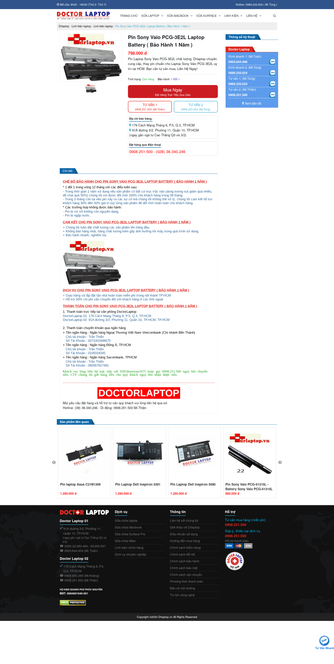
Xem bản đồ (253, 103)
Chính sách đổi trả (182, 554)
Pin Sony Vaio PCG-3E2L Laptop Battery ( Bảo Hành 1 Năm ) (152, 26)
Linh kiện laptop (81, 26)
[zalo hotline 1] (272, 62)
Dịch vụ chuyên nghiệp (130, 554)
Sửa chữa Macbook (128, 527)
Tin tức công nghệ (182, 595)
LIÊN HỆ (251, 16)
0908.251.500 (141, 151)
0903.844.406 (237, 62)
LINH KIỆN (231, 16)
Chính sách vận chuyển (186, 574)
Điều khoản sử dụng (184, 534)
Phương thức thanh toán (186, 581)
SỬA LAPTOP (150, 16)
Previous (54, 463)
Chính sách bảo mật (183, 568)
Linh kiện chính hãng (129, 547)
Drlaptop (64, 26)
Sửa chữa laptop (126, 520)
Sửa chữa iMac (125, 541)
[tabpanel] (91, 89)
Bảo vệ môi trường (182, 588)
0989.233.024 (237, 73)
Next (280, 463)
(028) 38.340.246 (170, 151)
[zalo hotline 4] (272, 95)
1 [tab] (94, 92)
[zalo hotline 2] (272, 73)
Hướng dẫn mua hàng (185, 541)
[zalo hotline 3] (272, 84)
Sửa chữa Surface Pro (130, 534)
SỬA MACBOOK (178, 16)
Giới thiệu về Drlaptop (185, 527)
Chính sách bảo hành (184, 561)
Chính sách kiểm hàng (185, 547)
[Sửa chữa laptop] (83, 16)
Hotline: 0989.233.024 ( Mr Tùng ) (256, 4)
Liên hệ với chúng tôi (184, 520)
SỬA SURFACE (206, 16)
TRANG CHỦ (128, 16)
